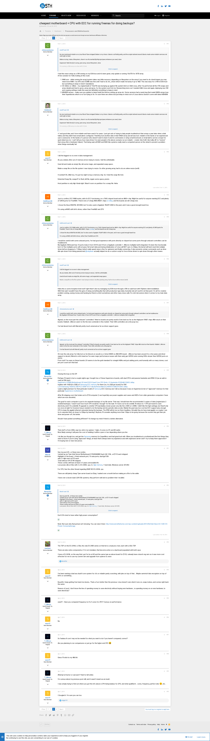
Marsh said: (63, 491)
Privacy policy (152, 724)
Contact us (131, 724)
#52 (168, 485)
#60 (168, 691)
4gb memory (98, 465)
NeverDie (43, 26)
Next (61, 38)
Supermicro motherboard (74, 391)
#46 (168, 259)
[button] (58, 16)
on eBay (110, 201)
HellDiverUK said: (65, 223)
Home (163, 724)
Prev (43, 38)
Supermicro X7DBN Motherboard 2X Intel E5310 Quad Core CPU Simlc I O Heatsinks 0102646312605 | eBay (96, 382)
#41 (168, 43)
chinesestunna (47, 50)
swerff (47, 158)
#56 (168, 617)
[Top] (166, 724)
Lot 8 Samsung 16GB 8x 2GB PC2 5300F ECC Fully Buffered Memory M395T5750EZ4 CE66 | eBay (93, 387)
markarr (48, 548)
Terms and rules (141, 724)
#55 (168, 598)
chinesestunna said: (66, 309)
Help (158, 724)
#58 (168, 654)
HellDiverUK (47, 201)
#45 (168, 217)
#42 (168, 103)
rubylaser (47, 110)
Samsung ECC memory (88, 385)
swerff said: (63, 50)
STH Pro (47, 724)
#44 (168, 195)
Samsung (97, 389)
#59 (168, 671)
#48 (168, 333)
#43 (168, 152)
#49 (168, 370)
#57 (168, 634)
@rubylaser (89, 251)
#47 (168, 303)
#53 (168, 542)
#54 (168, 570)
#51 (168, 448)
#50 (168, 426)
